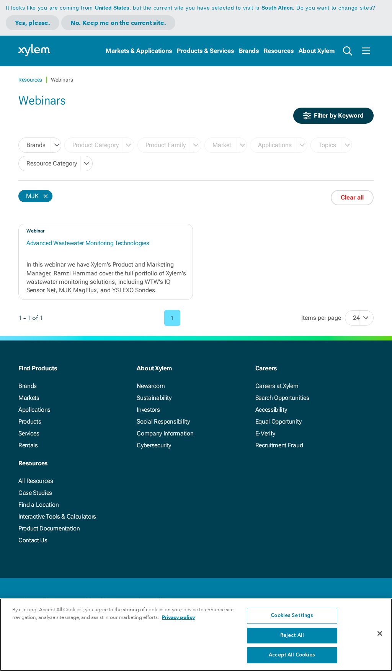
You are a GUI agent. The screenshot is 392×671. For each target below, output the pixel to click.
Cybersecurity (154, 445)
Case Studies (35, 492)
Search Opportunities (282, 397)
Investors (148, 409)
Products (29, 421)
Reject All (292, 635)
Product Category (95, 145)
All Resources (35, 480)
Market (221, 145)
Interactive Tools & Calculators (57, 516)
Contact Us (32, 540)
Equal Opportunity (278, 421)
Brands (249, 50)
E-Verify (265, 433)
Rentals (28, 445)
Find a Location (38, 504)
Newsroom (151, 386)
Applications (275, 145)
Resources (279, 50)
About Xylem (317, 50)
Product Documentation (49, 528)
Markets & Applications (139, 50)
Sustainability (154, 397)
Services (28, 433)
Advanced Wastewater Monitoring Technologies (87, 243)
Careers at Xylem (277, 386)
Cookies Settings (292, 615)
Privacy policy (178, 617)
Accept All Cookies (292, 655)
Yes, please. (32, 22)
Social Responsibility (163, 421)
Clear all (352, 197)
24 (356, 317)
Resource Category (51, 163)
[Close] (379, 633)
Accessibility (271, 409)
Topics (327, 145)
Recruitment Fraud (279, 445)
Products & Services (205, 50)
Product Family (165, 145)
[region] (196, 634)
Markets (28, 397)
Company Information (165, 433)
